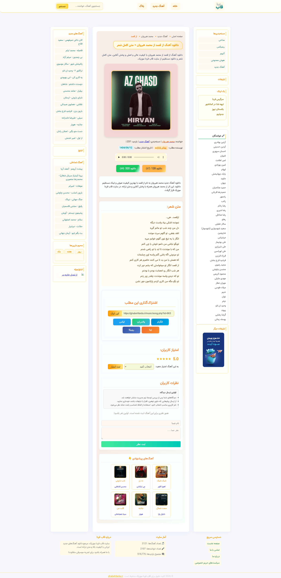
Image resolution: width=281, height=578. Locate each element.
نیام (224, 301)
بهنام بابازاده (160, 148)
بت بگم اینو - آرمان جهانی (70, 233)
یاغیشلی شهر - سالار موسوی (69, 64)
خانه (175, 6)
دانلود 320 (128, 169)
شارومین (222, 233)
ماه (59, 251)
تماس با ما (215, 550)
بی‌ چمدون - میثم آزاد (72, 57)
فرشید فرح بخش (218, 260)
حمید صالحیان (219, 188)
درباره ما (216, 556)
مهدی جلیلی (220, 278)
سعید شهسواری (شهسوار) (214, 228)
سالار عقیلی (220, 224)
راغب (223, 201)
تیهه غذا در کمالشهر (214, 104)
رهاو (224, 219)
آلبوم (222, 54)
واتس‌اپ (141, 322)
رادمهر (223, 197)
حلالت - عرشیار (75, 226)
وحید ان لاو (221, 306)
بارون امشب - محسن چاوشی (69, 193)
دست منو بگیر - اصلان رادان (69, 131)
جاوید (223, 179)
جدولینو (220, 114)
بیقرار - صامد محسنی (72, 91)
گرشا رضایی (220, 315)
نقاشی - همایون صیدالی (71, 104)
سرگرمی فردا (218, 99)
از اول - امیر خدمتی (73, 138)
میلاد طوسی (220, 288)
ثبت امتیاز (115, 366)
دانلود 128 (154, 169)
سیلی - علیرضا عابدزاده (72, 118)
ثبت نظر (141, 444)
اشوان (223, 156)
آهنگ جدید (159, 6)
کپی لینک (115, 313)
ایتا (150, 330)
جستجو (62, 6)
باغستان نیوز (218, 109)
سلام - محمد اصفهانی (72, 220)
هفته (69, 251)
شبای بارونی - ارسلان (73, 98)
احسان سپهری (219, 151)
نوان (224, 297)
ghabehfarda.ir (115, 576)
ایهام (223, 169)
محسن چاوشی (219, 269)
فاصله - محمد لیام (74, 50)
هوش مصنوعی (218, 60)
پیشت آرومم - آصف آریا (71, 169)
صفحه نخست (213, 543)
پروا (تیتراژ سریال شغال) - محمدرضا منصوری (70, 177)
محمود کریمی (219, 274)
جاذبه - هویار (76, 125)
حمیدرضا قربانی (218, 192)
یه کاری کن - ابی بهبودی (71, 77)
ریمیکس (221, 47)
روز (79, 251)
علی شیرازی (220, 247)
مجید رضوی (220, 265)
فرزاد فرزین (220, 256)
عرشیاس (222, 238)
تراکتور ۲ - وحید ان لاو (72, 71)
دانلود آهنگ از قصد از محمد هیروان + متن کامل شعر (148, 45)
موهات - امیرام (75, 186)
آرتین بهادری (220, 142)
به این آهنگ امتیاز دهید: (167, 366)
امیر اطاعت (221, 160)
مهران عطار (221, 283)
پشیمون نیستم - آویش (71, 213)
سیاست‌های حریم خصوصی (207, 563)
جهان (223, 183)
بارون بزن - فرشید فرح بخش (69, 111)
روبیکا (131, 330)
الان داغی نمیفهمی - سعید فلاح (70, 42)
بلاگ (141, 6)
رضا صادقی (221, 215)
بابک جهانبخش (219, 174)
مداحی (222, 40)
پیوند (223, 310)
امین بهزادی (220, 165)
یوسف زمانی (220, 319)
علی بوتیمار (221, 242)
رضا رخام (222, 206)
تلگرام (160, 322)
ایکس (122, 322)
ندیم (224, 292)
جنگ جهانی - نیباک (73, 199)
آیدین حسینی (220, 147)
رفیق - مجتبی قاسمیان (72, 206)
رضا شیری (221, 210)
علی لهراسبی (220, 251)
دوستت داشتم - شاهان (71, 84)
